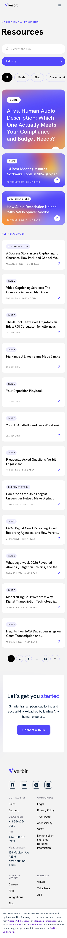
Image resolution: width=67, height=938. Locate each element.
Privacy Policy (46, 810)
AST (39, 894)
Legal (40, 804)
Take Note (43, 888)
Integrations (16, 897)
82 (45, 658)
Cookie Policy (14, 924)
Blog (37, 77)
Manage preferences (45, 920)
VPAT (40, 829)
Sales (12, 804)
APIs (11, 890)
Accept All (13, 920)
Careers (14, 884)
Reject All (25, 920)
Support (14, 810)
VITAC (41, 882)
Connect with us (33, 730)
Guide (21, 77)
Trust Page (44, 816)
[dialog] (33, 923)
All (7, 77)
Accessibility (44, 823)
